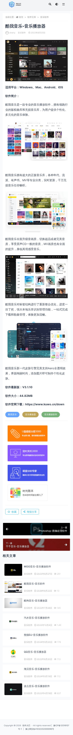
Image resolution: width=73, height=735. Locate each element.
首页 (21, 17)
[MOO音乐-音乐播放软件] (13, 570)
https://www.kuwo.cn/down (44, 404)
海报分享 (32, 511)
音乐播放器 (30, 414)
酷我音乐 (12, 414)
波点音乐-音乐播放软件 (37, 685)
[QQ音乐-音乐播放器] (13, 653)
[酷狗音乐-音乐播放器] (13, 603)
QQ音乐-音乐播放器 (35, 651)
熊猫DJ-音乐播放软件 (36, 634)
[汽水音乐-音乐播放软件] (13, 621)
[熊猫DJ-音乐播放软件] (13, 638)
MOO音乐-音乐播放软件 (37, 566)
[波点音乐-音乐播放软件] (13, 689)
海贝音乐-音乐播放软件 (37, 668)
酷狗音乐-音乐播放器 (35, 600)
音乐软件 (44, 17)
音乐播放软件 (50, 414)
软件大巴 (26, 725)
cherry (12, 32)
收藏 (14, 511)
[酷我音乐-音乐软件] (13, 587)
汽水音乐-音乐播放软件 (37, 617)
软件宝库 (31, 17)
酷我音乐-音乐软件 (34, 583)
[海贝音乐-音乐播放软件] (13, 672)
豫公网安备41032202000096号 (39, 729)
